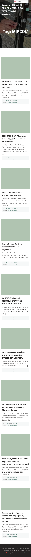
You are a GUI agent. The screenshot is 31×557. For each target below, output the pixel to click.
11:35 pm (16, 262)
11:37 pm (16, 208)
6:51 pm (15, 100)
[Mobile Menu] (27, 9)
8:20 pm (15, 534)
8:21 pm (15, 477)
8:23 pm (15, 423)
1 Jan (7, 317)
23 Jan (8, 208)
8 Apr (7, 100)
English (18, 1)
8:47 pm (15, 317)
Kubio (24, 553)
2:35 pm (16, 157)
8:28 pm (15, 369)
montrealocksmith (12, 102)
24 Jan (8, 157)
